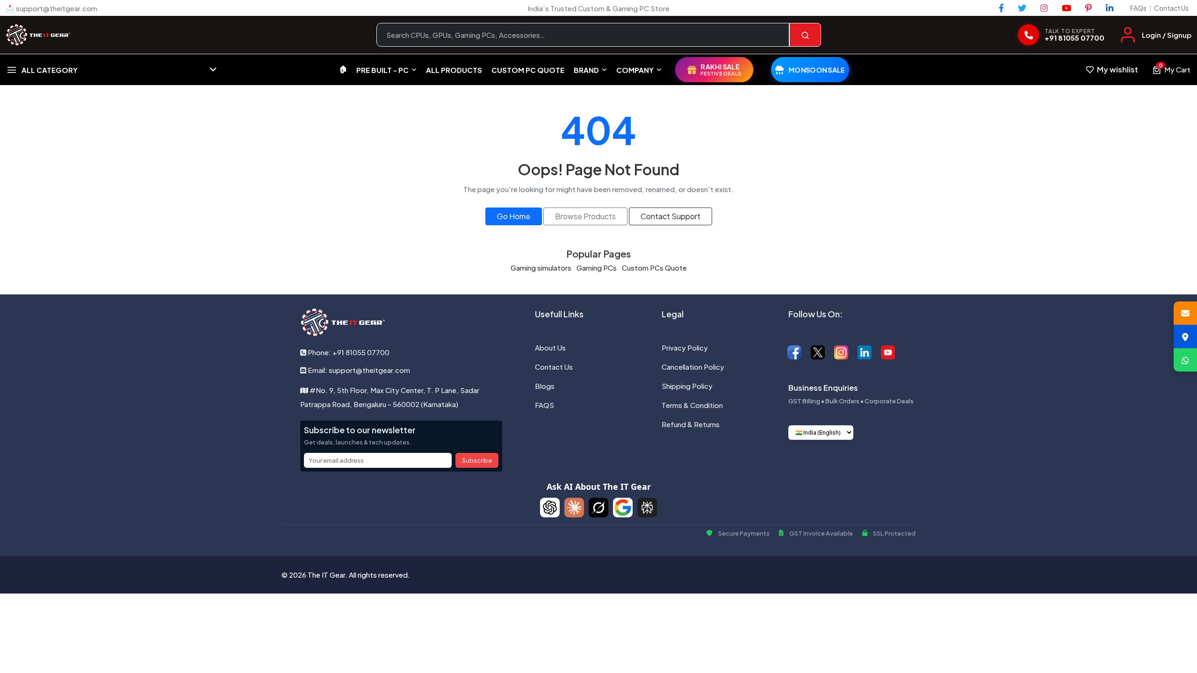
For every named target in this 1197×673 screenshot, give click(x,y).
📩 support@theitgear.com (51, 8)
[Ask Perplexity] (647, 507)
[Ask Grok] (598, 507)
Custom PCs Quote (654, 267)
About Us (550, 347)
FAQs (1138, 8)
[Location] (1185, 336)
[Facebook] (1001, 8)
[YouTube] (1066, 8)
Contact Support (670, 216)
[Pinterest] (1088, 8)
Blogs (545, 385)
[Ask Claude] (574, 507)
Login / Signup (1166, 34)
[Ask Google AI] (623, 507)
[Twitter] (1022, 8)
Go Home (513, 216)
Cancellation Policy (693, 366)
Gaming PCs (597, 267)
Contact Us (1171, 8)
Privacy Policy (685, 347)
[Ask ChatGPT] (550, 507)
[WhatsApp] (1185, 360)
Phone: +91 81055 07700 (347, 352)
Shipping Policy (687, 385)
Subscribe (477, 460)
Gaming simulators (541, 267)
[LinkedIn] (1109, 8)
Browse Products (585, 216)
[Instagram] (1044, 8)
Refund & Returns (691, 424)
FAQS (544, 405)
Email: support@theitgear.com (358, 369)
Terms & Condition (692, 405)
